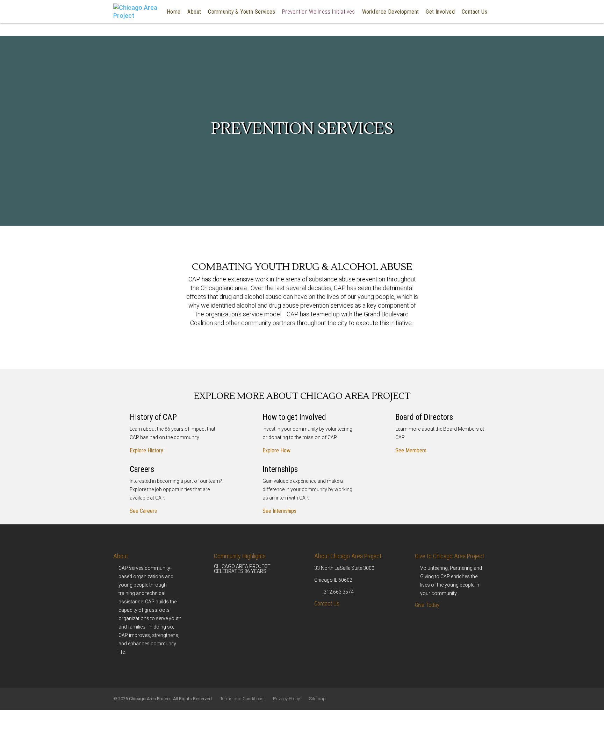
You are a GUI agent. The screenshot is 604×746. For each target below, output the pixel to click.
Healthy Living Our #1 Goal (303, 51)
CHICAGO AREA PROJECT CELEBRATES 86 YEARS (242, 569)
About (120, 556)
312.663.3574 (339, 592)
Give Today (427, 605)
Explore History (146, 450)
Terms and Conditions (242, 698)
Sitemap (317, 698)
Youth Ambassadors (227, 83)
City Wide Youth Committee (222, 65)
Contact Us (474, 11)
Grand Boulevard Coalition (308, 32)
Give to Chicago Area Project (449, 556)
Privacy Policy (286, 698)
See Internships (279, 511)
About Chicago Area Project (347, 556)
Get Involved (440, 11)
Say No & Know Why (302, 18)
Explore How (276, 450)
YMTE (366, 32)
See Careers (143, 511)
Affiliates (214, 18)
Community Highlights (240, 556)
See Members (410, 450)
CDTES (367, 18)
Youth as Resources (227, 47)
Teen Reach (218, 32)
